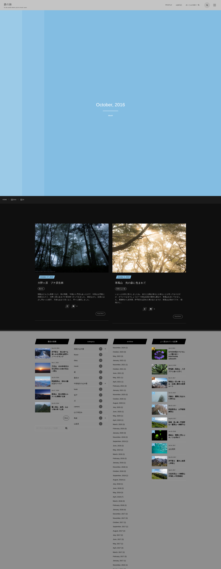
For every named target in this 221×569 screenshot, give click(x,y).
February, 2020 (118, 429)
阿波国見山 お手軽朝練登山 (176, 410)
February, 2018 (118, 505)
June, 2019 (117, 446)
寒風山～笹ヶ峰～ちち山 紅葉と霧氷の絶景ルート (176, 384)
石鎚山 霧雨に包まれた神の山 (176, 397)
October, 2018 (118, 471)
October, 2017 (118, 522)
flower (87, 355)
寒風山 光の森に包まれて (130, 283)
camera (87, 407)
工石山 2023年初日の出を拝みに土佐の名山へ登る (60, 368)
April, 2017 (117, 548)
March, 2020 (117, 424)
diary (87, 360)
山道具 (87, 424)
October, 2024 (118, 352)
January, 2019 (118, 463)
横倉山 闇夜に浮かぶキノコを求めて (176, 436)
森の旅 (9, 4)
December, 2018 (119, 467)
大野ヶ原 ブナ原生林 (50, 283)
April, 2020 (117, 420)
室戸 (87, 395)
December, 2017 (119, 514)
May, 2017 (117, 544)
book (87, 389)
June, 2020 (117, 412)
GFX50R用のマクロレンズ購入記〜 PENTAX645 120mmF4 (176, 355)
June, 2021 (117, 373)
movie (87, 366)
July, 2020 (116, 407)
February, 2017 (118, 556)
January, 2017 (118, 561)
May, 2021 (117, 377)
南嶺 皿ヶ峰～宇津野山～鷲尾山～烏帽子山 (176, 423)
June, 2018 (117, 488)
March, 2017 (117, 552)
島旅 (87, 418)
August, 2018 (118, 480)
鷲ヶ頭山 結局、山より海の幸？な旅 (60, 408)
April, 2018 (117, 497)
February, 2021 (118, 386)
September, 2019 (119, 441)
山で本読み (87, 412)
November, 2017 (119, 518)
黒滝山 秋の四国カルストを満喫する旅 (60, 395)
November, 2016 (119, 565)
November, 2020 (119, 394)
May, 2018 (117, 492)
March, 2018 (117, 501)
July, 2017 (116, 535)
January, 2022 (118, 360)
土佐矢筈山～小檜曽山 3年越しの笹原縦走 (177, 475)
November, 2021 (119, 365)
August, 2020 (118, 403)
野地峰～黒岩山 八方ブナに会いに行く (176, 370)
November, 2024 (119, 348)
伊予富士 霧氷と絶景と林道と (176, 462)
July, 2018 (116, 484)
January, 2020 (118, 433)
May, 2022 (117, 356)
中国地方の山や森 (87, 383)
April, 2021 (117, 382)
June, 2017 (117, 539)
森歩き (87, 378)
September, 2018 (119, 475)
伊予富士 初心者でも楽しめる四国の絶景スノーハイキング (60, 354)
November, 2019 (119, 437)
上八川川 (171, 449)
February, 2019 (118, 458)
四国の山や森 (87, 349)
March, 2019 (117, 454)
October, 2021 (118, 369)
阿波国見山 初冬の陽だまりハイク (60, 382)
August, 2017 (118, 531)
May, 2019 (117, 450)
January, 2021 (118, 390)
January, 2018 (118, 510)
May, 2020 (117, 416)
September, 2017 (119, 527)
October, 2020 (118, 399)
